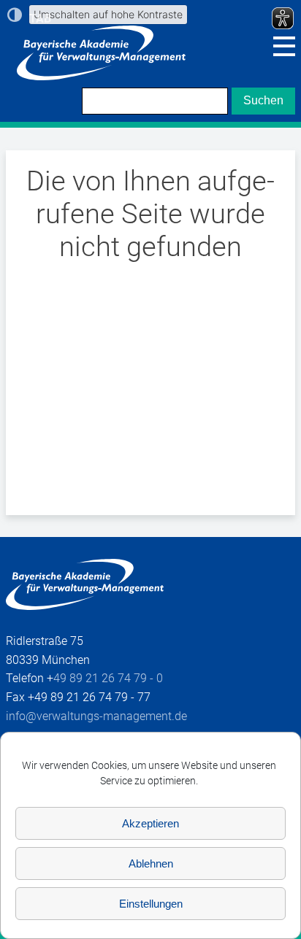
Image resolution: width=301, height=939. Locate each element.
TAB (40, 18)
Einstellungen (151, 903)
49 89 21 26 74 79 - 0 (108, 678)
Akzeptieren (150, 823)
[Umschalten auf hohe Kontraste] (14, 14)
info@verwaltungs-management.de (96, 716)
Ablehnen (151, 863)
